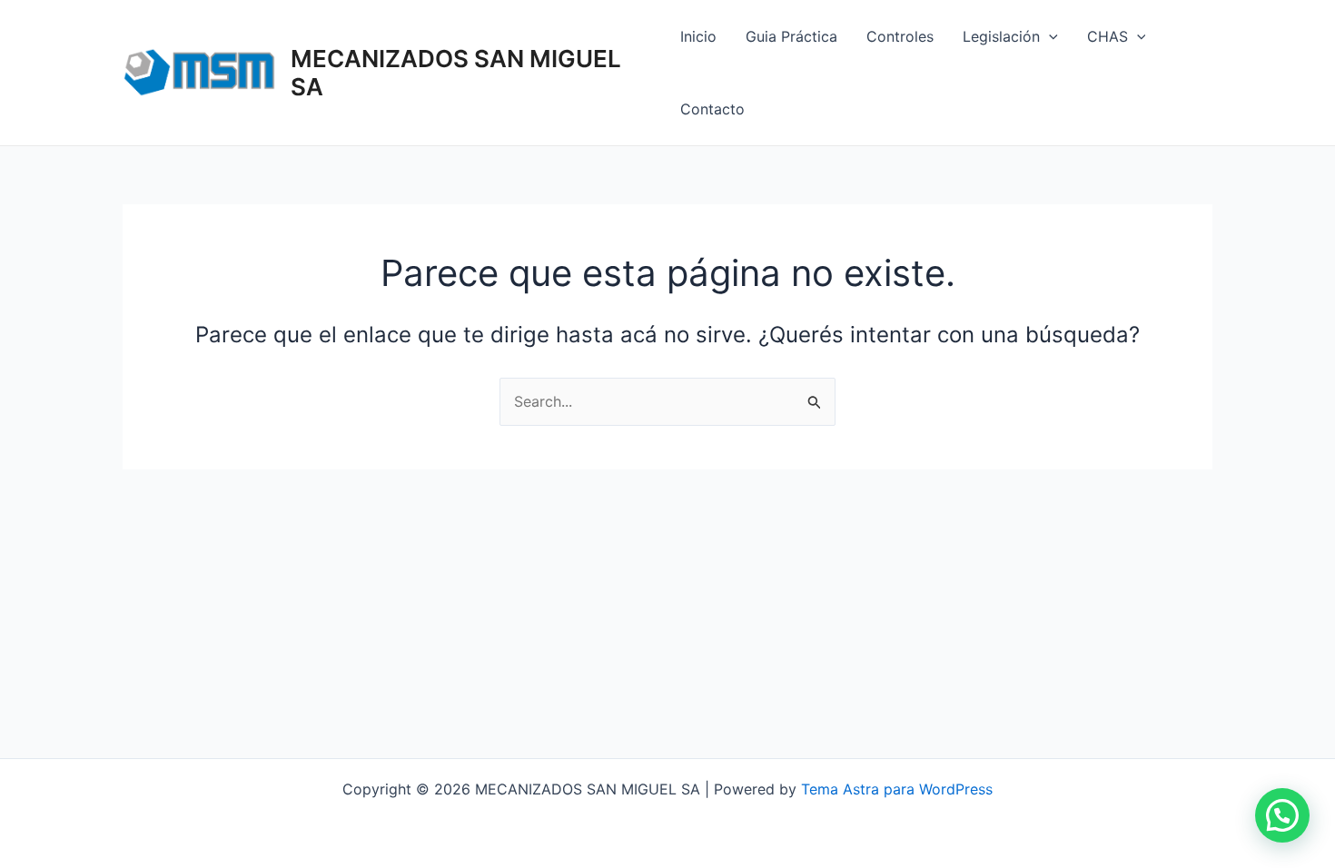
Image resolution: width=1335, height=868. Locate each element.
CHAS (1107, 36)
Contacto (712, 109)
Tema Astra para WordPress (897, 789)
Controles (900, 36)
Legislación (1001, 36)
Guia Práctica (791, 36)
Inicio (698, 36)
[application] (1049, 36)
